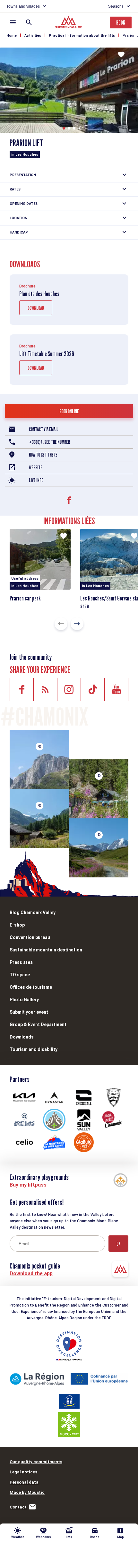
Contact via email (43, 429)
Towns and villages (23, 6)
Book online (69, 411)
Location (18, 218)
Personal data (24, 1482)
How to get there (43, 455)
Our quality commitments (36, 1461)
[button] (64, 128)
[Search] (28, 22)
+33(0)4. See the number (49, 442)
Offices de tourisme (31, 987)
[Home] (69, 23)
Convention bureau (30, 937)
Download (36, 308)
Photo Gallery (24, 999)
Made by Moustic (27, 1492)
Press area (21, 962)
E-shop (17, 924)
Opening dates (24, 204)
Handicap (19, 232)
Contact (18, 1507)
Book (120, 22)
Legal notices (23, 1472)
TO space (20, 974)
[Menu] (12, 22)
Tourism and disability (33, 1049)
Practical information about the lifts (82, 36)
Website (35, 468)
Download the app (31, 1273)
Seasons (116, 6)
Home (11, 36)
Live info (36, 480)
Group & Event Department (38, 1024)
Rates (15, 189)
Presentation (23, 175)
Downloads (22, 1036)
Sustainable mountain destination (46, 949)
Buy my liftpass (28, 1185)
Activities (32, 36)
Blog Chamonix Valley (33, 912)
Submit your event (29, 1012)
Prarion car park (25, 598)
